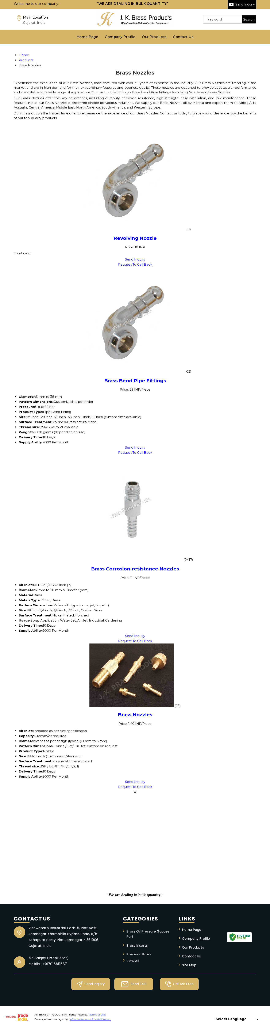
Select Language (231, 1019)
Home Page (87, 37)
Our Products (154, 37)
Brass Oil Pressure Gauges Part (147, 934)
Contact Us (183, 37)
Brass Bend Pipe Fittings (135, 381)
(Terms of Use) (97, 1014)
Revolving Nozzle (135, 238)
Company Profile (120, 37)
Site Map (189, 965)
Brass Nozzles (135, 715)
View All (132, 960)
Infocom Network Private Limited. (90, 1019)
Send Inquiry (245, 4)
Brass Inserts (137, 945)
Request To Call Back (135, 264)
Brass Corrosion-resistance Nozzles (135, 569)
